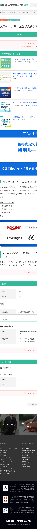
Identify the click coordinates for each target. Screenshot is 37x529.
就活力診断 (25, 455)
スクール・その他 (5, 473)
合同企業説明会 (4, 455)
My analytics (25, 448)
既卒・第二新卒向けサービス (8, 471)
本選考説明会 (3, 450)
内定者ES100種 (26, 457)
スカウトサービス (5, 466)
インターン (9, 424)
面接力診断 (25, 459)
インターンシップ (5, 457)
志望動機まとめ (26, 462)
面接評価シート (26, 466)
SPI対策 (24, 464)
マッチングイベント (5, 459)
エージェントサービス (6, 462)
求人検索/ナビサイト (6, 464)
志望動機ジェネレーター (28, 450)
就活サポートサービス (6, 468)
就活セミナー (3, 452)
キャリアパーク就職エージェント (9, 448)
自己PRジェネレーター (28, 452)
